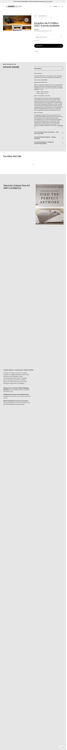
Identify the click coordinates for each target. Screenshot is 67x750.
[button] (3, 6)
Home (35, 15)
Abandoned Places (42, 15)
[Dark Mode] (50, 6)
